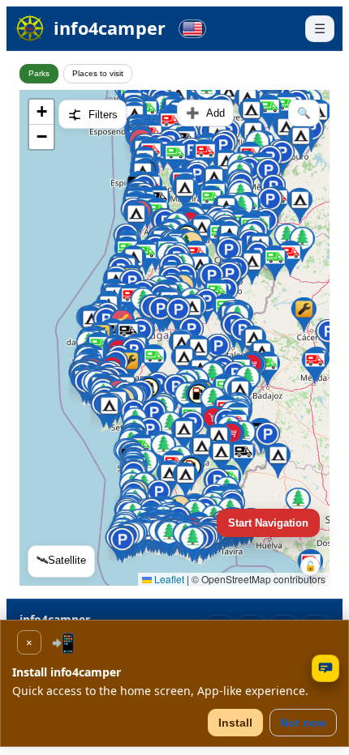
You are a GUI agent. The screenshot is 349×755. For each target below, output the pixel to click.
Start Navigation (268, 523)
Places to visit (97, 73)
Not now (303, 722)
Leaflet (168, 579)
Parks (39, 73)
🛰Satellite (61, 560)
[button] (221, 458)
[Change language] (192, 28)
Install (235, 722)
